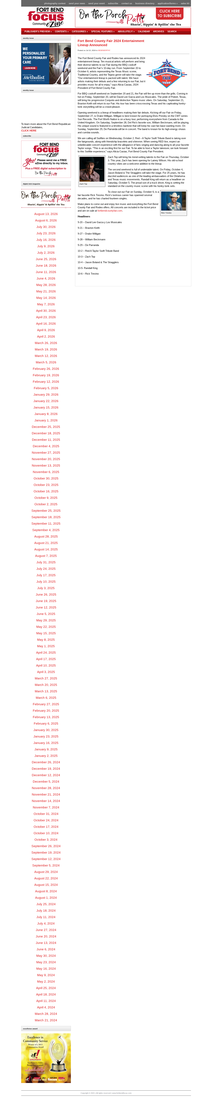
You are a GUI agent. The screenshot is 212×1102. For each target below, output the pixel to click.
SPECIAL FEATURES (102, 31)
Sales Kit (185, 3)
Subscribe (113, 3)
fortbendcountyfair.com (110, 210)
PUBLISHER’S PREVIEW (38, 31)
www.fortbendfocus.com (122, 1093)
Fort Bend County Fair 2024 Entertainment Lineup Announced (111, 43)
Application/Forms (168, 3)
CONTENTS (62, 31)
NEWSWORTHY (104, 50)
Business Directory (144, 3)
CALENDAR (144, 31)
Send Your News (77, 3)
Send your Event (96, 3)
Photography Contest (54, 3)
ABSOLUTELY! (126, 31)
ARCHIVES (158, 31)
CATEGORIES (80, 31)
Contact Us (126, 3)
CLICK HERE (28, 130)
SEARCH (171, 31)
